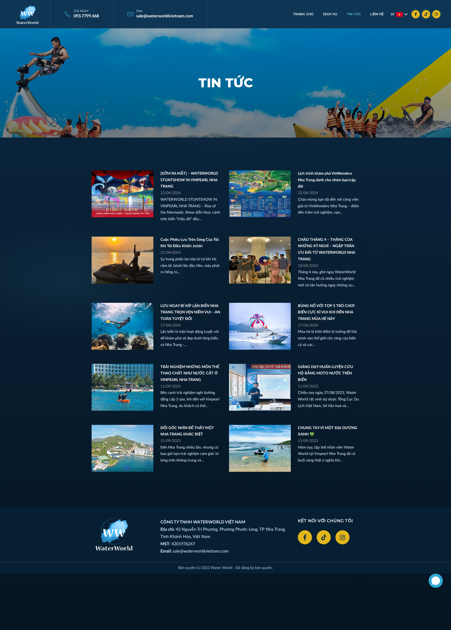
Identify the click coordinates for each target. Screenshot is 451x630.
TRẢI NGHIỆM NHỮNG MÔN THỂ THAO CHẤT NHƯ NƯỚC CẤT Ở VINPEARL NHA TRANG (189, 373)
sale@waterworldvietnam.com (201, 551)
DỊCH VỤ (330, 14)
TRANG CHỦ (303, 14)
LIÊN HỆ (377, 14)
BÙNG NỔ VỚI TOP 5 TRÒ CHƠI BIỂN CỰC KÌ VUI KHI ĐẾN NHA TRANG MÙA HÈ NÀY (326, 312)
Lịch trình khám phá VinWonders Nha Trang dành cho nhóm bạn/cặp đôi (327, 180)
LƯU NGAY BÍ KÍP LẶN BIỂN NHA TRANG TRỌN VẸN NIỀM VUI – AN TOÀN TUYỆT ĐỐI (190, 312)
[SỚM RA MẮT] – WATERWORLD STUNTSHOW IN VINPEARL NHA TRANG (189, 180)
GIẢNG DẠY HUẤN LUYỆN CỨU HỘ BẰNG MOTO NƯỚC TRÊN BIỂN (325, 373)
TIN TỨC (354, 14)
